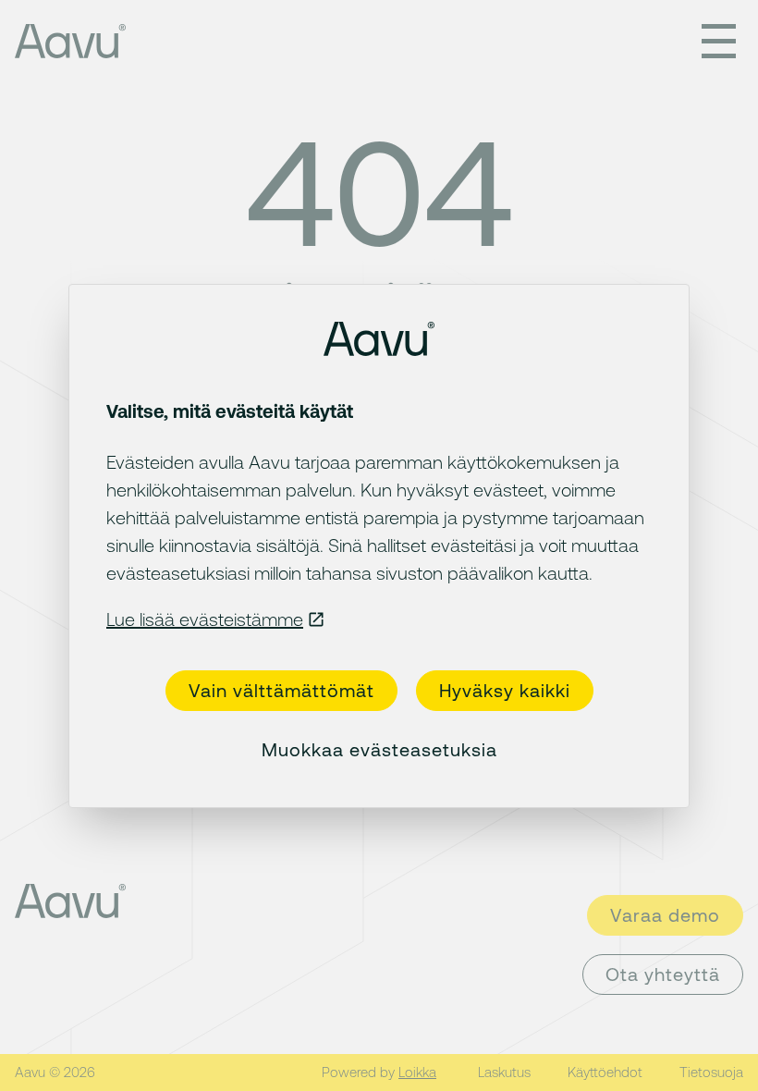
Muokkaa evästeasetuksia (379, 749)
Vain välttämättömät (281, 690)
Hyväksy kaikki (504, 690)
